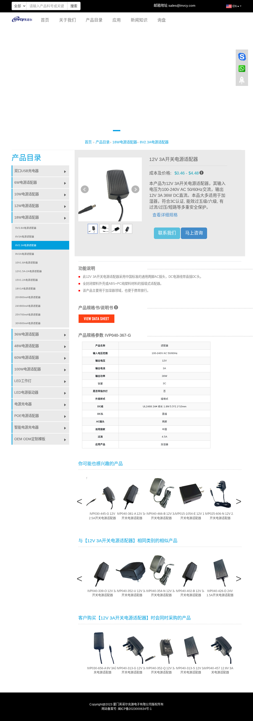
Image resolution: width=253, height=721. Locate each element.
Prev (85, 189)
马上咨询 (194, 233)
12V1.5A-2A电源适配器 (28, 271)
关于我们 (67, 20)
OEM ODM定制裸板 (29, 439)
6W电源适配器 (25, 182)
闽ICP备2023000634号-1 (135, 709)
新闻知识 (139, 20)
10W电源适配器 (26, 194)
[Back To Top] (242, 82)
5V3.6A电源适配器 (25, 228)
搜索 (73, 6)
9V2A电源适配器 (24, 254)
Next (135, 189)
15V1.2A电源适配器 (26, 280)
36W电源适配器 (26, 334)
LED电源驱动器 (26, 392)
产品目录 (94, 20)
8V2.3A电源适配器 (154, 142)
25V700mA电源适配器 (28, 314)
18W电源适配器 (124, 142)
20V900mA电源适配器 (28, 297)
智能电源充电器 (26, 427)
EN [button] (234, 6)
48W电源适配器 (26, 346)
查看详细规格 (165, 215)
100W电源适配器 (27, 369)
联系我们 (167, 233)
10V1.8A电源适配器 (26, 262)
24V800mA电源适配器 (28, 306)
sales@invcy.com (182, 5)
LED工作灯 (22, 381)
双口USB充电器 (26, 171)
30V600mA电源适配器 (28, 323)
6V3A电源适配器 (24, 236)
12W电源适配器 (26, 206)
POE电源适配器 (26, 416)
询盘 (161, 20)
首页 (45, 20)
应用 (116, 20)
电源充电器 (23, 404)
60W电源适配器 (26, 358)
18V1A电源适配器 (25, 288)
